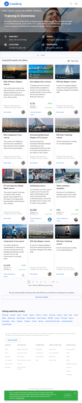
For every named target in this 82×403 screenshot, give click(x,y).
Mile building (20, 356)
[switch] (67, 61)
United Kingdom (67, 321)
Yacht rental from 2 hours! (24, 360)
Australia (5, 315)
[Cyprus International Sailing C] (50, 220)
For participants (40, 356)
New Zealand (41, 318)
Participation (39, 349)
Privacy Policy (52, 349)
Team (6, 353)
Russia (71, 318)
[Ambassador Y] (50, 113)
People (68, 353)
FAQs (37, 360)
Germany (52, 315)
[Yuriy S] (76, 220)
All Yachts (7, 367)
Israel (65, 315)
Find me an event (41, 297)
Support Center (52, 360)
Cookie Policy (20, 398)
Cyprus (31, 315)
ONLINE (50, 318)
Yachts (68, 356)
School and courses (22, 353)
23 (53, 282)
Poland (57, 318)
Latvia (76, 315)
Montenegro (21, 318)
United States (7, 324)
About (6, 349)
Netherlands (31, 318)
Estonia (38, 315)
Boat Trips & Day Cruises (21, 368)
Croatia (25, 315)
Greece (59, 315)
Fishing (19, 364)
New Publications (70, 349)
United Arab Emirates (52, 321)
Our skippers (8, 360)
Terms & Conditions (54, 353)
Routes (68, 360)
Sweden (20, 321)
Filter (43, 55)
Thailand (27, 321)
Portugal (64, 318)
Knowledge (69, 374)
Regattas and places (22, 349)
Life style (68, 367)
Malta (4, 318)
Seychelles (6, 321)
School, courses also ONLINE (20, 11)
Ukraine (41, 321)
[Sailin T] (23, 275)
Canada (12, 315)
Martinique (11, 318)
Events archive (9, 364)
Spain (13, 321)
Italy (70, 315)
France (45, 315)
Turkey (34, 321)
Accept (67, 395)
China (19, 315)
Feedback (7, 356)
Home (4, 11)
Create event (12, 340)
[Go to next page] (57, 282)
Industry (68, 371)
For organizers (39, 353)
